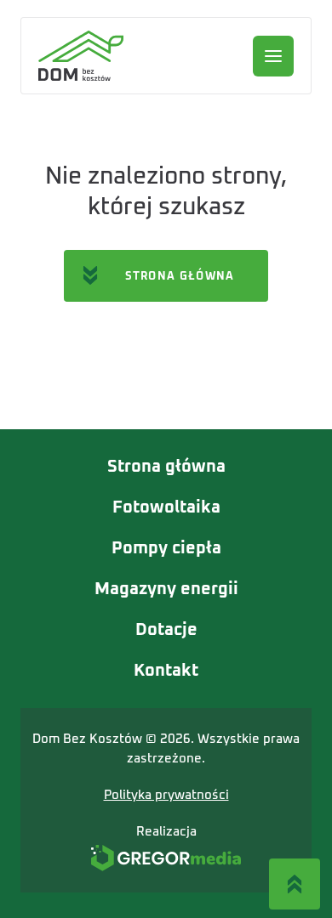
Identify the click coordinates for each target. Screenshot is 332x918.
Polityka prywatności (166, 795)
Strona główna (166, 466)
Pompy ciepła (166, 548)
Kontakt (166, 670)
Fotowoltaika (166, 507)
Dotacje (166, 629)
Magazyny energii (166, 589)
